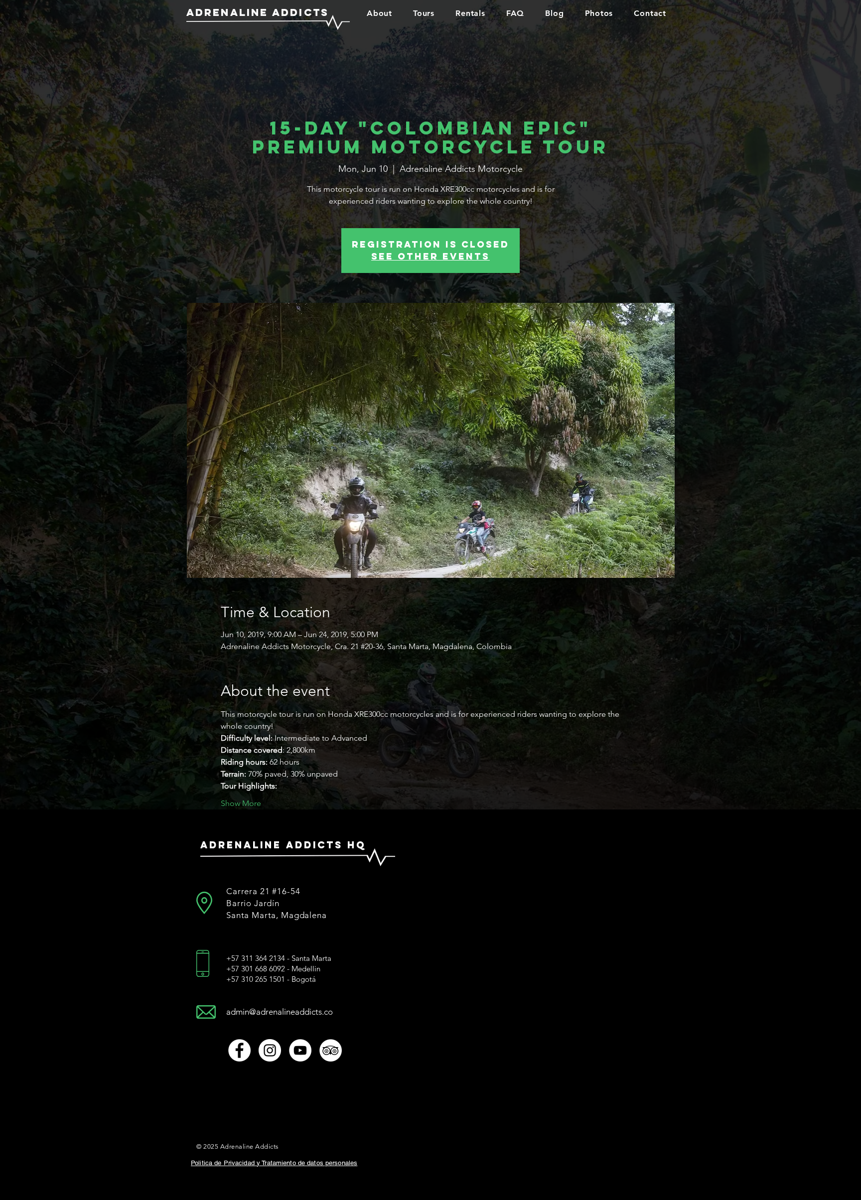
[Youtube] (300, 1050)
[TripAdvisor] (330, 1050)
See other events (430, 256)
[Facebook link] (239, 1050)
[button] (379, 13)
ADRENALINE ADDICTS (257, 12)
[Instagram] (270, 1050)
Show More (241, 803)
